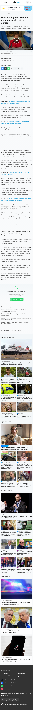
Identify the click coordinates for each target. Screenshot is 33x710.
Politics (9, 14)
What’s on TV (5, 676)
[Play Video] (16, 41)
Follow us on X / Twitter (10, 679)
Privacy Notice (20, 693)
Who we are (4, 693)
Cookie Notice (4, 695)
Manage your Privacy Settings (10, 700)
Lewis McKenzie (6, 58)
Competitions (20, 673)
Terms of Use (11, 693)
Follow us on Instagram (10, 689)
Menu (5, 2)
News (3, 14)
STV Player (4, 673)
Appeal (18, 676)
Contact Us (28, 693)
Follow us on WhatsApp (10, 686)
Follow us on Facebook (10, 683)
